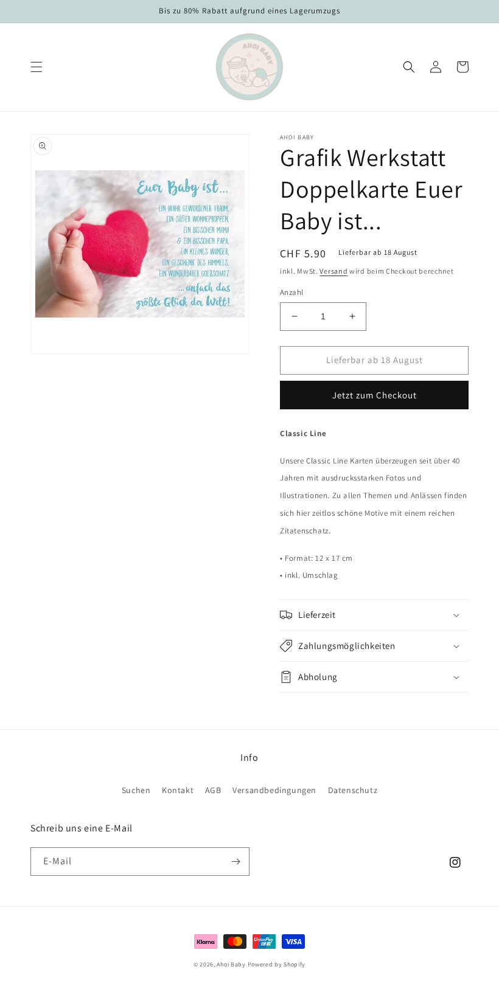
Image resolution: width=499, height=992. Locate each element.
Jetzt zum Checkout (374, 395)
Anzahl (291, 292)
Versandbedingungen (274, 790)
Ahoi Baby (231, 964)
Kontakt (178, 790)
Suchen (136, 790)
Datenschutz (353, 790)
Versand (333, 271)
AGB (213, 790)
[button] (36, 67)
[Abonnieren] (235, 861)
